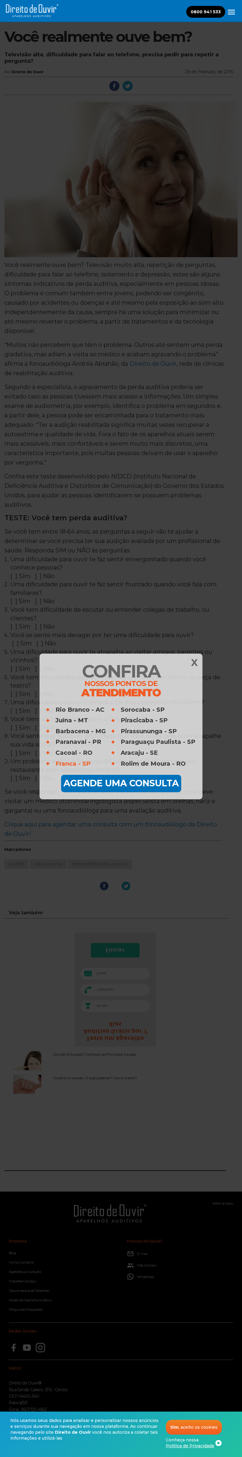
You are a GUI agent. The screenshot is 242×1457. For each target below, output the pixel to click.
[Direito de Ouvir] (231, 15)
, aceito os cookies (194, 1427)
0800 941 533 (206, 11)
